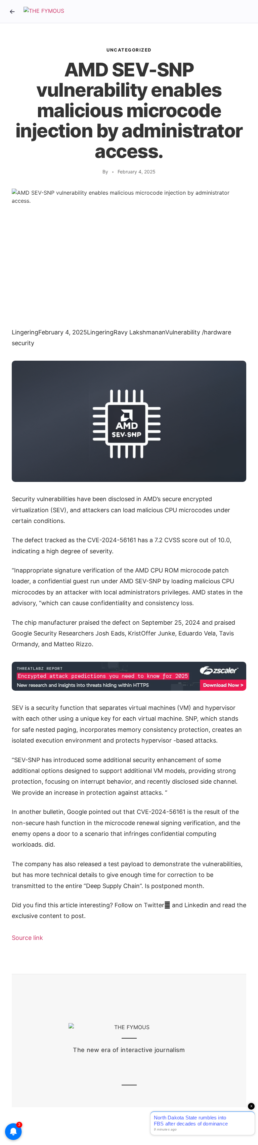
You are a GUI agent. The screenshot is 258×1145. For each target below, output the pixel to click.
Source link (27, 937)
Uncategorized (129, 50)
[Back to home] (12, 11)
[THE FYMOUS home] (44, 11)
